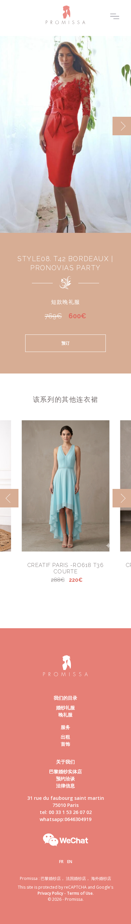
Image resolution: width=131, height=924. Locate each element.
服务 (65, 727)
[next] (122, 126)
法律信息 (65, 785)
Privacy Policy (50, 893)
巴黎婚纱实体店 (65, 771)
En (69, 861)
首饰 (65, 744)
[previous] (9, 126)
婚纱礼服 (65, 707)
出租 (65, 737)
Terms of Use (80, 893)
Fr (61, 861)
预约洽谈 (65, 778)
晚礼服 (65, 714)
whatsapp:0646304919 (65, 819)
